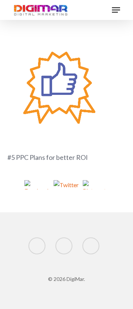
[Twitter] (66, 186)
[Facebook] (37, 186)
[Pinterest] (95, 186)
